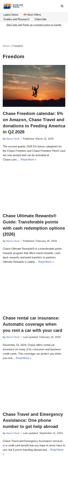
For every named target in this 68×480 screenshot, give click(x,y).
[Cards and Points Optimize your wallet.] (13, 6)
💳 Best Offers (32, 14)
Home (6, 45)
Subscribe (40, 19)
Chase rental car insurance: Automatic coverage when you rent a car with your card (32, 324)
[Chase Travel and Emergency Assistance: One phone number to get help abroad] (34, 387)
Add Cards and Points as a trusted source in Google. (34, 24)
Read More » (28, 159)
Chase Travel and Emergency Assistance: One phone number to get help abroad (33, 420)
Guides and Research (16, 19)
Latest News (10, 14)
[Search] (62, 6)
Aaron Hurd (12, 138)
